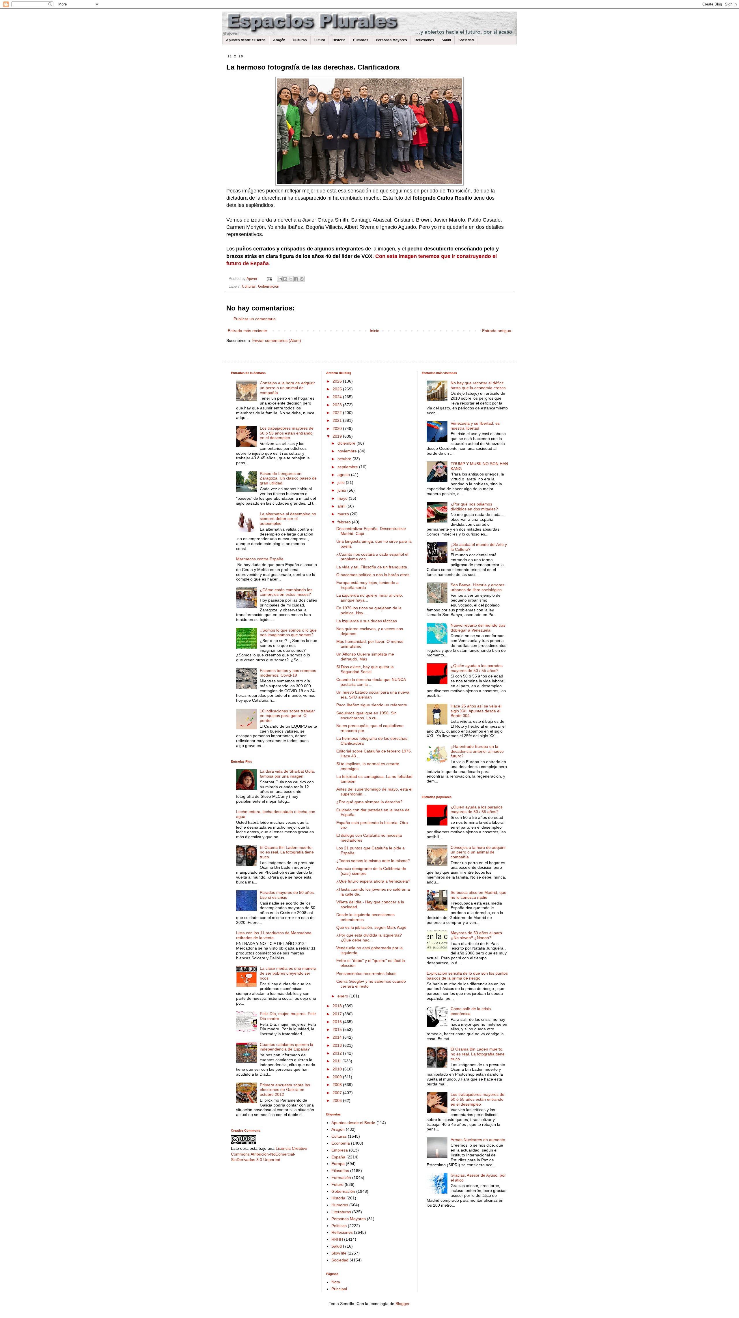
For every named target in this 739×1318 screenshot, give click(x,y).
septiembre (348, 467)
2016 (338, 1021)
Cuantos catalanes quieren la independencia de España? (286, 1047)
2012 (338, 1053)
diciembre (347, 443)
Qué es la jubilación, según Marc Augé (371, 927)
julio (341, 482)
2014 (338, 1037)
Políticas (339, 1225)
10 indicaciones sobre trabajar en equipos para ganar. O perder (287, 716)
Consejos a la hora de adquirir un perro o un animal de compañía (287, 388)
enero (343, 996)
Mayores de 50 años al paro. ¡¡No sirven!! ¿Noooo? (477, 935)
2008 (338, 1084)
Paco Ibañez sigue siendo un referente (371, 705)
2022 (338, 412)
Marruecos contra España (259, 559)
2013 (338, 1045)
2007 (338, 1092)
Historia (339, 40)
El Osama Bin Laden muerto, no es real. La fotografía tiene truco (287, 852)
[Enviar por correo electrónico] (280, 279)
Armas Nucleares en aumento (478, 1139)
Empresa (339, 1150)
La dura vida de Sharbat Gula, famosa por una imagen (287, 773)
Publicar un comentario (255, 319)
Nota (335, 1282)
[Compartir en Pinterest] (302, 279)
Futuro (319, 40)
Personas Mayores (391, 40)
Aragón (279, 40)
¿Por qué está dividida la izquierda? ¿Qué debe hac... (369, 937)
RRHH (337, 1239)
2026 (338, 381)
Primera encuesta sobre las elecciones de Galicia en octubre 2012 (285, 1090)
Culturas (300, 40)
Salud (446, 40)
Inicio (374, 330)
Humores (360, 40)
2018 (338, 1006)
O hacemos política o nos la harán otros (372, 574)
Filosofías (340, 1170)
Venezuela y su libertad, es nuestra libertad (475, 425)
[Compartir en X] (291, 279)
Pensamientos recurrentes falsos (366, 973)
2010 (338, 1069)
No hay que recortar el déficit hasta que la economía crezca (478, 385)
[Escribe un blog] (285, 279)
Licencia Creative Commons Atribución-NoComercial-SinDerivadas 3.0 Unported (269, 1154)
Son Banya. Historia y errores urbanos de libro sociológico (477, 587)
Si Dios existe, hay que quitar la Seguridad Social (365, 669)
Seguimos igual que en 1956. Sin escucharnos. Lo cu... (366, 715)
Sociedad (466, 40)
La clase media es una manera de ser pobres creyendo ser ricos (288, 973)
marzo (343, 514)
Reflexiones (424, 40)
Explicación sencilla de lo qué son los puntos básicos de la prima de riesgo (467, 975)
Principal (339, 1289)
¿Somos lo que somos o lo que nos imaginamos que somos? (288, 632)
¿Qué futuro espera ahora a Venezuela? (373, 881)
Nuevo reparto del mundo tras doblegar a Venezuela (478, 627)
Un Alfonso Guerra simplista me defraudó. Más (365, 656)
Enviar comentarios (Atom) (276, 340)
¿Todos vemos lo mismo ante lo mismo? (373, 860)
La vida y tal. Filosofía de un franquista (371, 567)
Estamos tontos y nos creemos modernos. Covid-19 (288, 673)
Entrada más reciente (247, 330)
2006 (338, 1100)
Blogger (402, 1303)
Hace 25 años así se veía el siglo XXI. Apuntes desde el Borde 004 (476, 711)
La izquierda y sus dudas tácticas (366, 621)
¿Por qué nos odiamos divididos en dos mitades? (474, 506)
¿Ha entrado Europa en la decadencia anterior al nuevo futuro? (477, 751)
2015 (338, 1029)
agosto (344, 474)
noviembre (347, 451)
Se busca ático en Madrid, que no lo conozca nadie (478, 895)
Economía (340, 1143)
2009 (338, 1076)
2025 (338, 389)
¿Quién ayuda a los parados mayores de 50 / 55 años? (477, 668)
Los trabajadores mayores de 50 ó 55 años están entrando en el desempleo (286, 433)
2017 (338, 1014)
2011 (337, 1061)
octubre (344, 458)
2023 (338, 404)
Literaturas (341, 1212)
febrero (344, 522)
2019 (338, 436)
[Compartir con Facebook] (296, 279)
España (338, 1157)
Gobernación (268, 286)
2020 (338, 428)
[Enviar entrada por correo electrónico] (269, 279)
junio (342, 490)
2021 (338, 420)
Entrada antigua (496, 330)
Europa (338, 1163)
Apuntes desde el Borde (246, 40)
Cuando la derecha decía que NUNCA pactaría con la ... (371, 682)
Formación (341, 1177)
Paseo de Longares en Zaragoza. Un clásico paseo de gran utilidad (288, 478)
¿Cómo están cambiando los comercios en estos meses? (286, 592)
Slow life (338, 1253)
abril (341, 506)
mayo (343, 498)
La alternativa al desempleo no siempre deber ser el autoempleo (288, 519)
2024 (338, 396)
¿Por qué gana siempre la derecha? (369, 802)
